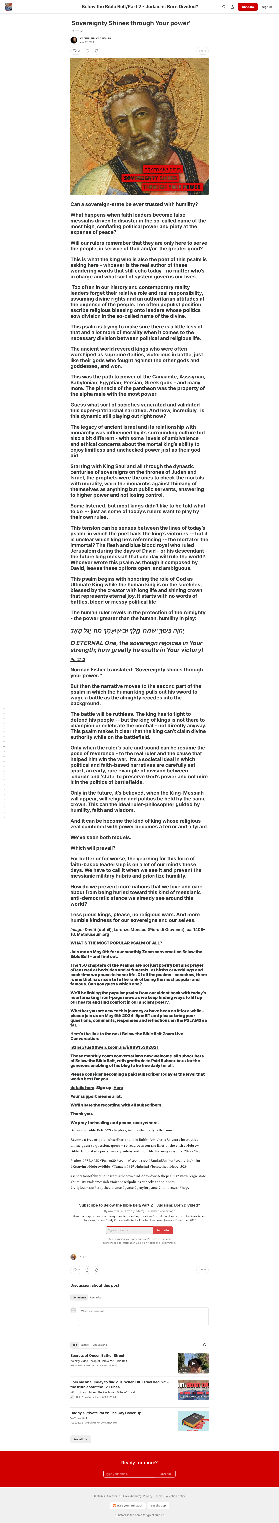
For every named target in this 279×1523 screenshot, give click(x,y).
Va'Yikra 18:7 (78, 1418)
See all (78, 1439)
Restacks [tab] (95, 1297)
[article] (139, 1363)
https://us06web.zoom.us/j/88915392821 (114, 1047)
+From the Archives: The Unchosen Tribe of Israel (102, 1392)
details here (82, 1087)
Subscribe (248, 7)
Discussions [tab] (99, 1345)
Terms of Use (158, 1239)
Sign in (267, 7)
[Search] (224, 7)
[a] (193, 1363)
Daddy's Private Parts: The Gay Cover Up (105, 1413)
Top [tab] (75, 1345)
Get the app (158, 1505)
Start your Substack (130, 1505)
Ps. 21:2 (77, 659)
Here (118, 1087)
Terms (158, 1496)
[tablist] (86, 1297)
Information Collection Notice (138, 1242)
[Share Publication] (232, 7)
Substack (120, 1515)
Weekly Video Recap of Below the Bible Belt (98, 1361)
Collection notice (175, 1496)
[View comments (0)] (87, 51)
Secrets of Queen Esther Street (97, 1355)
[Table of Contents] (4, 761)
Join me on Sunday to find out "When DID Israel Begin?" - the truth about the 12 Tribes (119, 1384)
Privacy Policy (168, 1242)
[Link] (65, 204)
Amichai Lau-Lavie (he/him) (95, 38)
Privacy (147, 1496)
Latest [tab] (85, 1345)
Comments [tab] (79, 1297)
